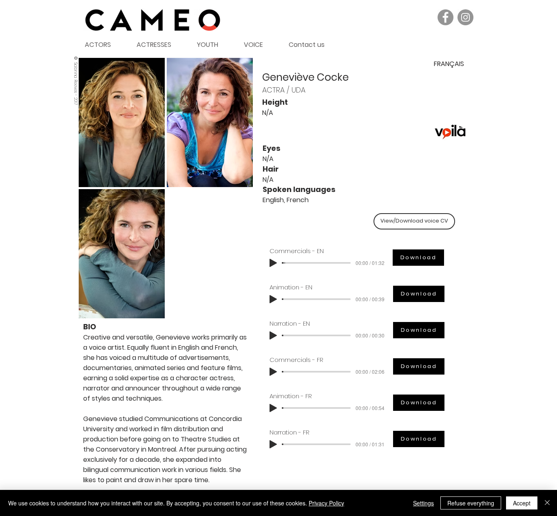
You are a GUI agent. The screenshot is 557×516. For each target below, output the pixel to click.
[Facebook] (445, 17)
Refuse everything (470, 503)
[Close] (547, 502)
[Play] (273, 263)
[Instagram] (465, 17)
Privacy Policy (326, 503)
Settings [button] (423, 503)
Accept (521, 503)
